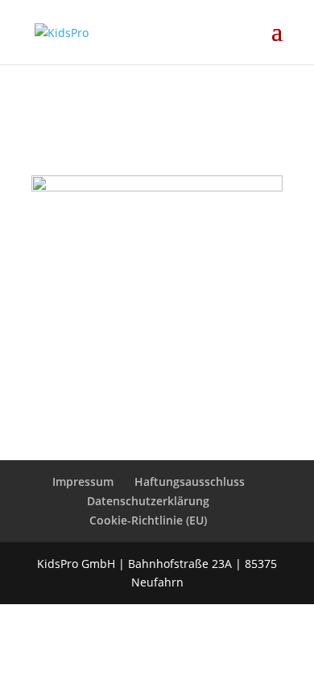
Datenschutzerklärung (148, 500)
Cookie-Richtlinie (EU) (148, 520)
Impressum (83, 481)
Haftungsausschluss (189, 481)
